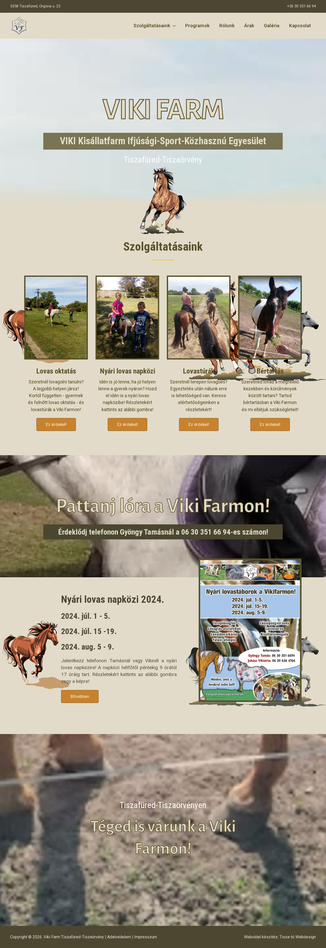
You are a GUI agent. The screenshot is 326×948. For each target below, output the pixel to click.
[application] (172, 26)
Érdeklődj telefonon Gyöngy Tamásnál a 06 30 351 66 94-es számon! (163, 531)
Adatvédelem (119, 937)
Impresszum (145, 937)
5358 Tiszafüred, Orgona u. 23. (35, 6)
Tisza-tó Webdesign (297, 937)
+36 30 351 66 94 (301, 6)
